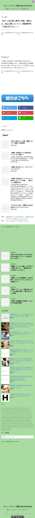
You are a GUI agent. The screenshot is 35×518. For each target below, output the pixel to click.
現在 (23, 423)
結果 (16, 426)
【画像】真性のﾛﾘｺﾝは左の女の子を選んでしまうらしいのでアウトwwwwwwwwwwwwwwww (21, 378)
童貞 (8, 426)
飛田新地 (4, 429)
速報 (6, 126)
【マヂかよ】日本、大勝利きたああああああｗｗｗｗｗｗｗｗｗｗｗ (22, 206)
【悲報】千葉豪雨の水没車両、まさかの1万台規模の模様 (22, 302)
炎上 (9, 423)
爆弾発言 (14, 423)
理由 (27, 423)
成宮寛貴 (8, 420)
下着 (29, 414)
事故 (12, 417)
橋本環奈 (4, 423)
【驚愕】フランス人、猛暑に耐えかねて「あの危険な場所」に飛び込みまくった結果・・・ (22, 291)
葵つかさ (21, 426)
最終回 (17, 420)
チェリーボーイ (11, 414)
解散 (32, 426)
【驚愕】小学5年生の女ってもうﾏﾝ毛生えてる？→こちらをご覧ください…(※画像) (22, 342)
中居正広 (4, 417)
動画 (20, 417)
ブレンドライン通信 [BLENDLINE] (17, 6)
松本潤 (28, 420)
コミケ (28, 411)
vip (3, 126)
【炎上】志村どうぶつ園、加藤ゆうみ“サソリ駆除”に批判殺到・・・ (22, 142)
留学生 (3, 426)
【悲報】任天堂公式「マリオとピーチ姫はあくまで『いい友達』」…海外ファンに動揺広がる (22, 180)
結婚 (12, 426)
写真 (16, 417)
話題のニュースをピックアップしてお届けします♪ (17, 509)
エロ (9, 411)
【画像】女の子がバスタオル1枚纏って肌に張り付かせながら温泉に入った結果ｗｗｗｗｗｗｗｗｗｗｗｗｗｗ (21, 325)
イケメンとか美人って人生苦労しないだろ (17, 221)
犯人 (19, 423)
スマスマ (4, 414)
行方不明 (27, 426)
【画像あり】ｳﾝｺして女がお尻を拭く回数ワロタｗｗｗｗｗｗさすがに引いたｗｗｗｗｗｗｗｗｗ (21, 360)
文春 (13, 420)
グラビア (14, 411)
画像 (31, 423)
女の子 (27, 417)
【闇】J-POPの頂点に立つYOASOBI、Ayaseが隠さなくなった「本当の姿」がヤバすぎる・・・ (22, 256)
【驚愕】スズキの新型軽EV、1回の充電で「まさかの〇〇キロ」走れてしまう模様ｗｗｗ (22, 279)
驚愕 (9, 429)
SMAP (22, 408)
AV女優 (14, 408)
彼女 (3, 420)
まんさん (4, 411)
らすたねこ (9, 130)
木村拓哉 (23, 420)
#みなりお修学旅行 (6, 408)
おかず (27, 408)
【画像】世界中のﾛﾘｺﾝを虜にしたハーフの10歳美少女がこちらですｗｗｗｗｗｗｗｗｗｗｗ (21, 351)
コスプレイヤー (21, 411)
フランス (19, 414)
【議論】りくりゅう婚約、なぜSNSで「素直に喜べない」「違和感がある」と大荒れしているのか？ (22, 268)
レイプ (24, 414)
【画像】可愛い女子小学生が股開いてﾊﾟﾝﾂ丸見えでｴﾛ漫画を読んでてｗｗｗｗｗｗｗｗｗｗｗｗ (21, 369)
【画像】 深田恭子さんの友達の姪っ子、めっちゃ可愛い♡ (21, 153)
